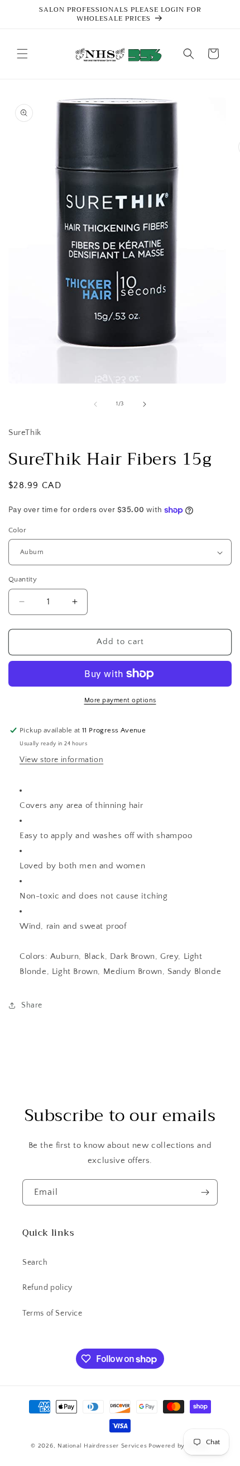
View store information (61, 759)
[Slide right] (144, 404)
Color (17, 530)
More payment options (120, 700)
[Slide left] (95, 404)
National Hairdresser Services (102, 1446)
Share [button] (31, 1005)
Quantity (22, 579)
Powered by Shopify (178, 1446)
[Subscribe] (205, 1192)
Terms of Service (52, 1313)
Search (35, 1262)
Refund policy (47, 1287)
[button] (22, 53)
